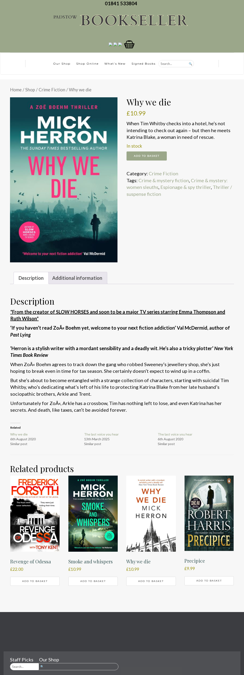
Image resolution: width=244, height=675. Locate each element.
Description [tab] (31, 278)
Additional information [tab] (77, 278)
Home (16, 89)
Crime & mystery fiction (163, 180)
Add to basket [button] (35, 581)
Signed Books (144, 63)
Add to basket (146, 155)
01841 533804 (122, 3)
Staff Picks (21, 659)
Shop (30, 89)
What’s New (115, 63)
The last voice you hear (101, 434)
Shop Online (87, 63)
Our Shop (62, 63)
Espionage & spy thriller (185, 187)
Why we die (19, 434)
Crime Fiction (52, 89)
